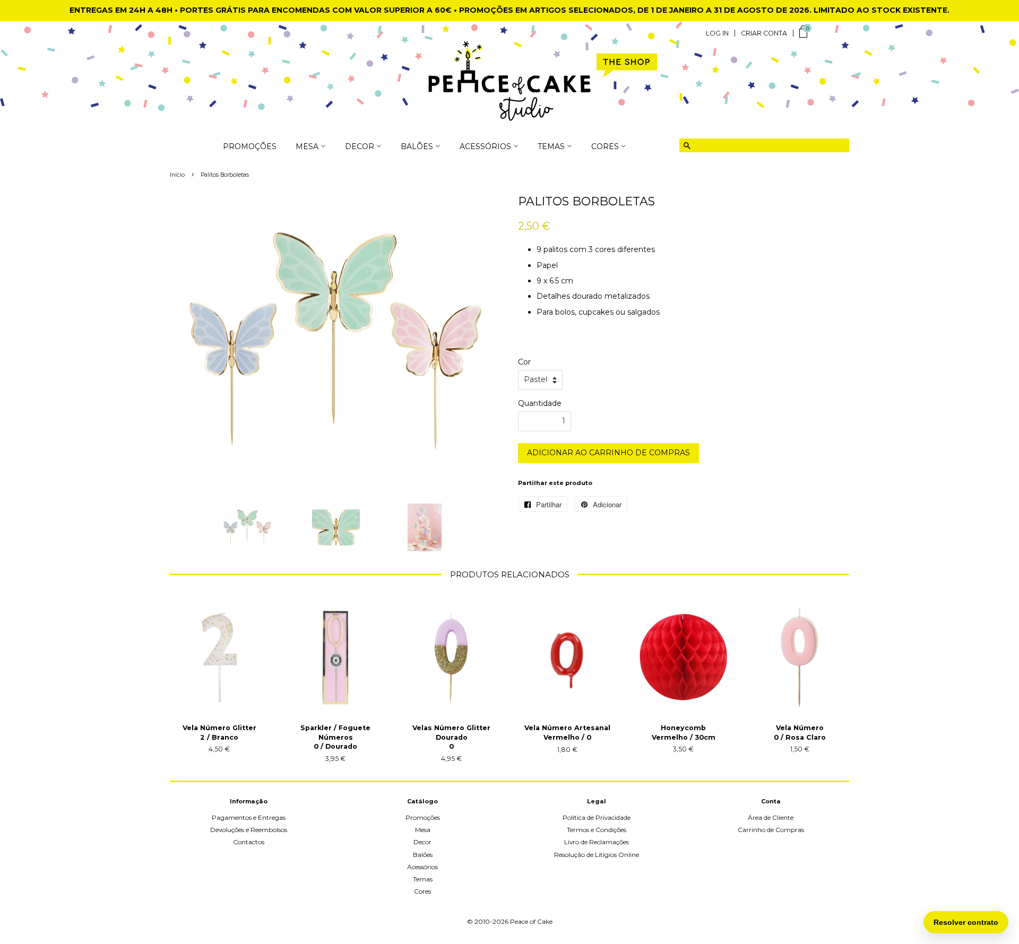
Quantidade (540, 403)
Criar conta (764, 33)
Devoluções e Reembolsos (248, 830)
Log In (717, 33)
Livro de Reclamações (596, 842)
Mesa (422, 830)
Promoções (250, 147)
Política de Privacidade (597, 817)
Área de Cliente (770, 817)
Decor (422, 842)
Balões (423, 855)
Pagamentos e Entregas (249, 817)
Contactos (248, 842)
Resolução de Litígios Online (596, 855)
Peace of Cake (531, 921)
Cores (422, 891)
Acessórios (422, 867)
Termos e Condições (596, 830)
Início (177, 174)
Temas (423, 879)
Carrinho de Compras (771, 830)
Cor (524, 362)
